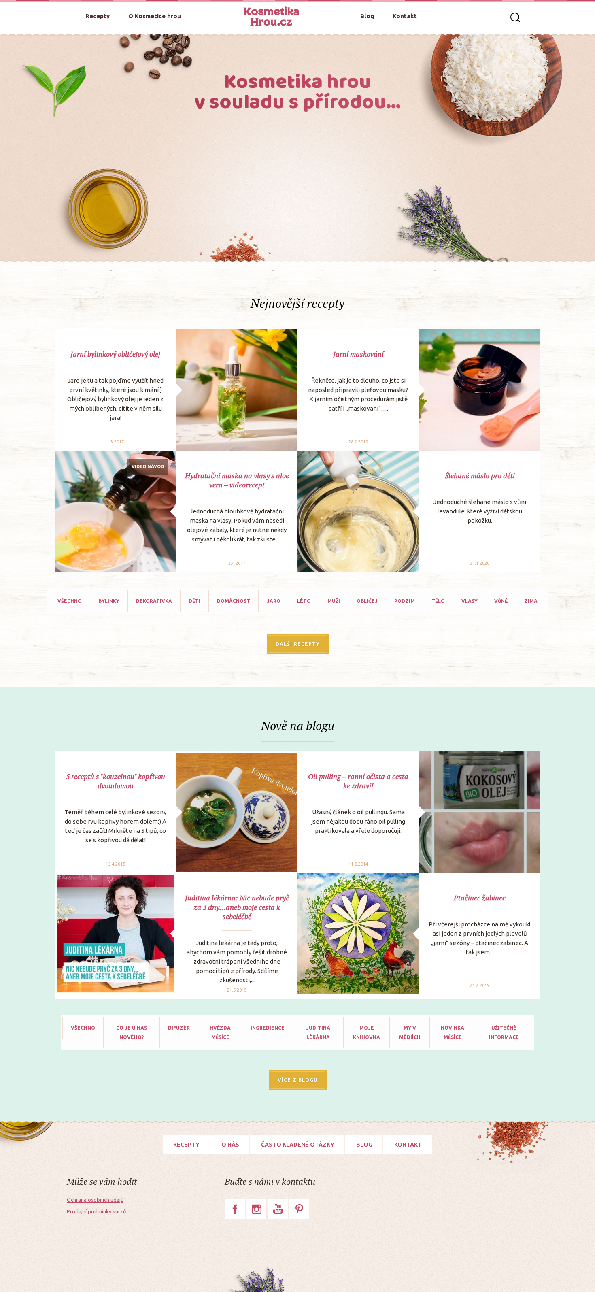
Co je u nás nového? (131, 1032)
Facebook (235, 1209)
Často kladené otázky (297, 1144)
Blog (367, 16)
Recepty (97, 16)
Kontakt (405, 16)
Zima (531, 601)
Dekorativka (154, 601)
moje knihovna (366, 1032)
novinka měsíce (452, 1032)
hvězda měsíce (220, 1032)
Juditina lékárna (318, 1032)
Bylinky (108, 601)
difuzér (179, 1027)
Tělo (438, 601)
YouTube (278, 1209)
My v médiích (410, 1032)
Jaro (273, 601)
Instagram (256, 1209)
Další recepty (298, 644)
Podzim (404, 601)
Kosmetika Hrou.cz (271, 16)
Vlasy (469, 601)
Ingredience (268, 1027)
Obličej (367, 601)
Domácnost (233, 601)
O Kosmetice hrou (154, 16)
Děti (194, 601)
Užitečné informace (504, 1032)
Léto (304, 601)
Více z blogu (298, 1080)
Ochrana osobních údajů (95, 1200)
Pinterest (299, 1209)
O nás (230, 1144)
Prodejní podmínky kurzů (96, 1211)
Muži (333, 601)
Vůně (501, 601)
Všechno (69, 601)
